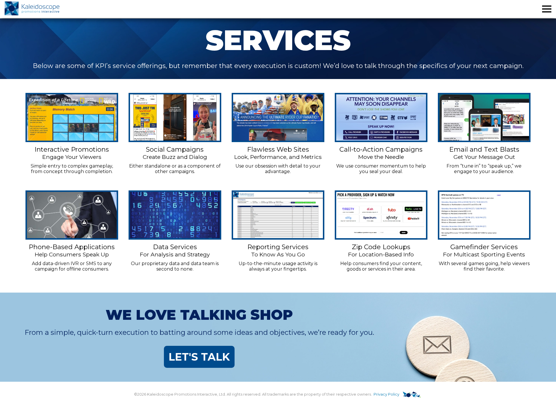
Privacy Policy (386, 394)
